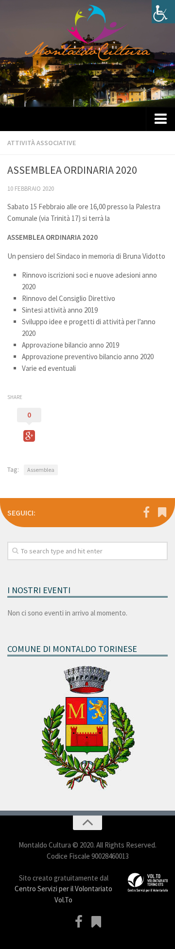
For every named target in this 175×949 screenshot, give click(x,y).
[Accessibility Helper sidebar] (163, 11)
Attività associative (41, 142)
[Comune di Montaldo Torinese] (162, 512)
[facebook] (146, 512)
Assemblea (40, 469)
